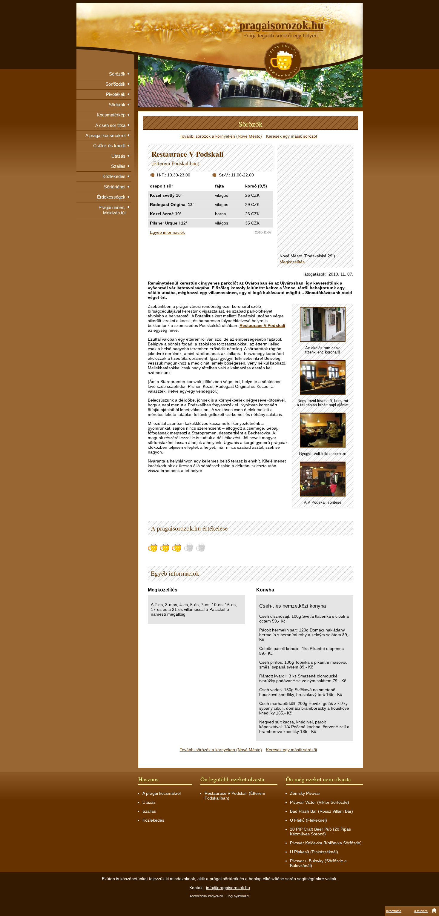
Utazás (118, 156)
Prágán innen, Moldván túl (112, 210)
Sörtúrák (117, 104)
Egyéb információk (167, 232)
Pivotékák (115, 94)
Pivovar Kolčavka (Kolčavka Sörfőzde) (326, 842)
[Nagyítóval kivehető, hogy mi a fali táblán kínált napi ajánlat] (323, 377)
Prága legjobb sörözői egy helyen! (281, 36)
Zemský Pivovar (305, 793)
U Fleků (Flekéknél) (308, 820)
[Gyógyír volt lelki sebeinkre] (323, 430)
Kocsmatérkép (111, 114)
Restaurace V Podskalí (262, 325)
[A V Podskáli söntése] (323, 479)
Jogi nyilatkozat (238, 896)
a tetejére (421, 911)
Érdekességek (111, 196)
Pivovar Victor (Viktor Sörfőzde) (319, 802)
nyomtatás (393, 911)
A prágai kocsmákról (105, 135)
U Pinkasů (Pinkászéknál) (314, 851)
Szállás (118, 166)
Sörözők (117, 73)
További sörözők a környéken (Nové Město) (221, 136)
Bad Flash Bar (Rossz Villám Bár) (321, 811)
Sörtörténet (114, 186)
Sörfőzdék (115, 84)
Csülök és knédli (109, 145)
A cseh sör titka (110, 125)
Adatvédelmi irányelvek (206, 896)
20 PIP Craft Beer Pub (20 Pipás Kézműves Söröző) (320, 831)
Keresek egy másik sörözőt (291, 136)
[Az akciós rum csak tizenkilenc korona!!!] (323, 324)
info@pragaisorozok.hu (228, 887)
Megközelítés (292, 261)
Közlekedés (113, 176)
